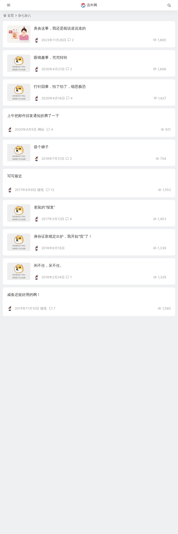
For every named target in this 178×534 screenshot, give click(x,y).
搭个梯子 (41, 146)
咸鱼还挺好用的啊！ (24, 294)
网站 (41, 129)
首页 (10, 15)
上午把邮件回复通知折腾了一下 (33, 115)
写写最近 (14, 176)
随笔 (40, 190)
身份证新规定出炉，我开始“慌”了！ (63, 236)
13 (52, 190)
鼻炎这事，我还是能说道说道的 (60, 28)
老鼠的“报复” (44, 207)
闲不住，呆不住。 (49, 265)
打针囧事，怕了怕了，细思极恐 (60, 86)
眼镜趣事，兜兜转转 (50, 57)
